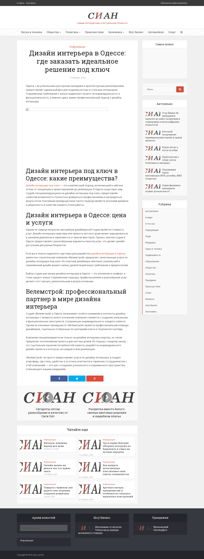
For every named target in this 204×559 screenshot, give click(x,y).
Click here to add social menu (174, 3)
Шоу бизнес (136, 32)
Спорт (172, 32)
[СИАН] (102, 14)
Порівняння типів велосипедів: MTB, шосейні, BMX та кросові (163, 174)
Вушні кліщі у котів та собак (170, 149)
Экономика (115, 32)
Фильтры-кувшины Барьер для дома (55, 444)
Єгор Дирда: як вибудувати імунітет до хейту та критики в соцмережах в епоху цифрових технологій (162, 118)
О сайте (20, 3)
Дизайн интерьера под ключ (43, 185)
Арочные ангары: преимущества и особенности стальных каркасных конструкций (118, 492)
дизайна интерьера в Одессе (108, 253)
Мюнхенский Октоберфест (160, 528)
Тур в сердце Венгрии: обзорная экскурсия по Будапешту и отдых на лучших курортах (117, 447)
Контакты (31, 3)
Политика (72, 32)
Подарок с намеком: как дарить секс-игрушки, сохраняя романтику (58, 490)
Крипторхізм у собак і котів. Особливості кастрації (162, 160)
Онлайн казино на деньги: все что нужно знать (57, 468)
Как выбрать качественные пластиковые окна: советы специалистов (116, 470)
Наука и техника (31, 32)
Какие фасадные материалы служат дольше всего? (163, 188)
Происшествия (94, 32)
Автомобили (156, 32)
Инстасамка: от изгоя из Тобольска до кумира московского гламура (100, 530)
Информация (77, 46)
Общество (53, 32)
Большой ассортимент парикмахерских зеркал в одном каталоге (163, 136)
